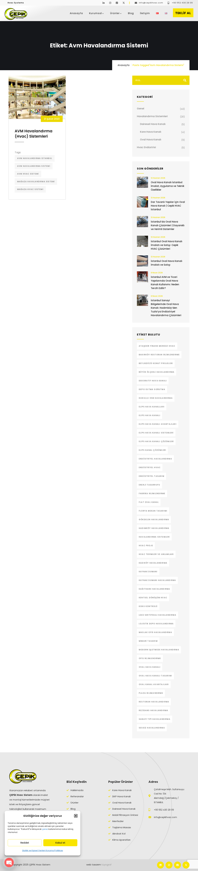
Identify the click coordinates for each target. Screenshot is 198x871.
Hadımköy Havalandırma (154, 528)
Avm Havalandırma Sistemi (33, 166)
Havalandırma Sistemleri (152, 116)
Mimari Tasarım (148, 641)
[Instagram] (169, 865)
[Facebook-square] (177, 865)
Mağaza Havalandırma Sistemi (36, 181)
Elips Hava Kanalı (149, 415)
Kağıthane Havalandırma (154, 589)
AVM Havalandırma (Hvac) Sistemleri (33, 133)
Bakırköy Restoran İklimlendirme (159, 354)
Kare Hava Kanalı (150, 132)
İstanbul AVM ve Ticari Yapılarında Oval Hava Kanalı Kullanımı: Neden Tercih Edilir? (165, 282)
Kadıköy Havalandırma (153, 563)
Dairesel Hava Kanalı (153, 124)
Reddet (24, 842)
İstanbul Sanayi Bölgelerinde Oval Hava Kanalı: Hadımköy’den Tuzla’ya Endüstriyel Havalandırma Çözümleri (166, 308)
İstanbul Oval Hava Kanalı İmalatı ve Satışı (166, 262)
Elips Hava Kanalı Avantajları (157, 424)
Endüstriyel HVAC (150, 467)
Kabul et (60, 842)
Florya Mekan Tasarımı (153, 510)
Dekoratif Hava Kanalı (153, 380)
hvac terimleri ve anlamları (156, 554)
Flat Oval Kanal (149, 502)
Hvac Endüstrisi (146, 147)
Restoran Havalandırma (154, 701)
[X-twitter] (186, 865)
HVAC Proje (146, 545)
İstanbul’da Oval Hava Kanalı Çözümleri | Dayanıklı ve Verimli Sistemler (167, 225)
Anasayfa (123, 65)
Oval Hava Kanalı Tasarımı (155, 675)
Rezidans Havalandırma (153, 710)
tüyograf (106, 864)
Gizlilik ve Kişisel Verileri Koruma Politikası (42, 850)
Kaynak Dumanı (148, 571)
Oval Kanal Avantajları (154, 684)
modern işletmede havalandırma (159, 649)
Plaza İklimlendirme (151, 693)
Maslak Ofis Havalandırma (155, 632)
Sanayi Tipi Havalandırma (154, 719)
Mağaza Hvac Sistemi (30, 189)
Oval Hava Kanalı (150, 139)
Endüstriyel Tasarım (151, 476)
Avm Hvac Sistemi (28, 173)
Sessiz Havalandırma (152, 727)
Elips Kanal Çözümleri (152, 450)
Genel (140, 108)
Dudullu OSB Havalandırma (156, 398)
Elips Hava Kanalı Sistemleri (156, 432)
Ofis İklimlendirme (150, 658)
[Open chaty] (9, 862)
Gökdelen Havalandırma (154, 519)
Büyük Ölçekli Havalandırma (156, 372)
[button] (75, 815)
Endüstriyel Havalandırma (155, 458)
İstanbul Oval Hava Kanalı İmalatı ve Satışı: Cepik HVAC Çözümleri (166, 245)
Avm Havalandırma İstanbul (34, 158)
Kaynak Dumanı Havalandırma (157, 580)
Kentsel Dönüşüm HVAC (153, 597)
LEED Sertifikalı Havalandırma (157, 615)
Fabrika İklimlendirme (152, 493)
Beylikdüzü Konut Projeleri (156, 363)
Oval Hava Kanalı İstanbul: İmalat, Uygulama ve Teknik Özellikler (167, 186)
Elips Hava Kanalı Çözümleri (156, 441)
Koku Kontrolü (148, 606)
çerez (45, 829)
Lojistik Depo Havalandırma (156, 623)
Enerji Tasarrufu (149, 484)
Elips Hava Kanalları (151, 406)
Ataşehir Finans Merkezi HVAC (157, 346)
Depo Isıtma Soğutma (152, 389)
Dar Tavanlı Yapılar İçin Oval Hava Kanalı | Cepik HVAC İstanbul (168, 205)
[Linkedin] (160, 865)
